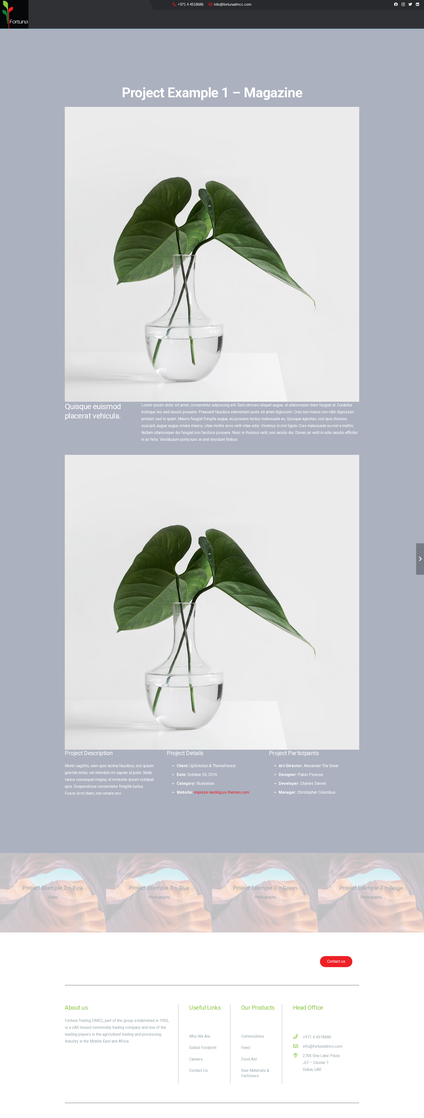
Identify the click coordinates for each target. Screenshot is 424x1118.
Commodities (252, 1036)
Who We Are (199, 1036)
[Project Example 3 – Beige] (371, 892)
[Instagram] (403, 4)
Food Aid (249, 1059)
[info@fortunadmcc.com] (298, 1046)
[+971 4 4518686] (298, 1037)
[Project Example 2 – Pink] (53, 892)
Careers (196, 1059)
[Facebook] (396, 4)
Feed (245, 1047)
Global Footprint (202, 1047)
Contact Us (198, 1070)
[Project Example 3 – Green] (265, 892)
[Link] (14, 14)
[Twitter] (410, 4)
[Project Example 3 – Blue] (159, 892)
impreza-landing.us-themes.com (221, 792)
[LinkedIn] (417, 4)
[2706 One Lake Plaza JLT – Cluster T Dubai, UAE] (298, 1062)
